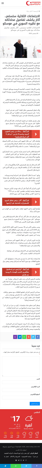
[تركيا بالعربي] (33, 3)
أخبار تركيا (29, 11)
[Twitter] (23, 460)
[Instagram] (21, 460)
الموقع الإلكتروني (35, 394)
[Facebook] (26, 460)
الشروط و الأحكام (15, 456)
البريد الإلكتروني (35, 386)
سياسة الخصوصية (26, 456)
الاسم (38, 379)
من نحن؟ (35, 456)
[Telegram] (18, 460)
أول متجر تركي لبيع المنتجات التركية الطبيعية (16, 453)
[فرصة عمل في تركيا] (16, 460)
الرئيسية (36, 11)
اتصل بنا (6, 456)
